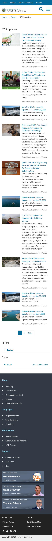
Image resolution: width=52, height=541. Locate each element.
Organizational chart (14, 395)
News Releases (11, 436)
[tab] (26, 350)
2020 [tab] (9, 364)
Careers (8, 399)
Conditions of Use (12, 457)
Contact (13, 2)
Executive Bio (10, 390)
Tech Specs (10, 461)
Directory (9, 386)
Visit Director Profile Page (10, 507)
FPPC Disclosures (34, 526)
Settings (39, 2)
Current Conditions (26, 2)
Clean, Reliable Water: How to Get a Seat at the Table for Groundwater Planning (34, 37)
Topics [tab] (10, 350)
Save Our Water (11, 420)
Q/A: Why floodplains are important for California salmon (32, 218)
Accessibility (7, 526)
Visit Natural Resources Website (12, 494)
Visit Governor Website (9, 480)
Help (7, 466)
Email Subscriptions (13, 403)
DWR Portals (10, 445)
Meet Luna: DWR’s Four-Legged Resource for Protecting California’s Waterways (34, 128)
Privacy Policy (8, 522)
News (13, 17)
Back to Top (7, 517)
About (5, 2)
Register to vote (12, 415)
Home (4, 17)
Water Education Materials (16, 441)
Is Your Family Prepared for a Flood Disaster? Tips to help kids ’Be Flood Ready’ (33, 75)
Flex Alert (9, 424)
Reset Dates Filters (40, 364)
